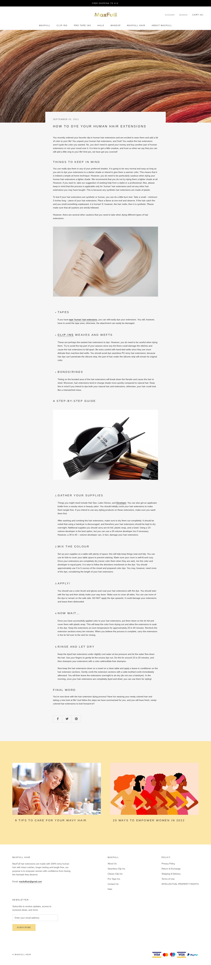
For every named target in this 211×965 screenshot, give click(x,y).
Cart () (197, 15)
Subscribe (24, 927)
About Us (112, 863)
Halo (100, 25)
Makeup (116, 25)
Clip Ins (62, 25)
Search (183, 15)
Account (170, 15)
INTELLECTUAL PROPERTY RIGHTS (180, 884)
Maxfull (44, 25)
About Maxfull (162, 25)
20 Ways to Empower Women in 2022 (149, 820)
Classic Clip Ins (115, 874)
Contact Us (113, 884)
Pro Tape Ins (82, 25)
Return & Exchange (171, 868)
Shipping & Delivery (171, 874)
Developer (121, 503)
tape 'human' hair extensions (83, 319)
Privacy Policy (168, 863)
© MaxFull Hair (21, 954)
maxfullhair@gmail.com (30, 881)
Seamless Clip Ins (116, 868)
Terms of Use (168, 879)
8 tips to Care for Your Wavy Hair (51, 820)
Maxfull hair (136, 25)
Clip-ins (66, 334)
